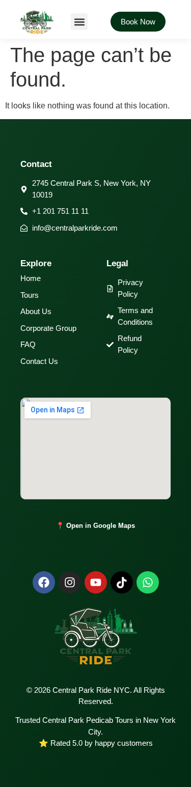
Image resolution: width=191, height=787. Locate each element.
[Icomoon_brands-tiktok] (122, 582)
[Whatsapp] (148, 582)
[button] (79, 21)
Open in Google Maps (100, 525)
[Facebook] (44, 582)
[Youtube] (96, 582)
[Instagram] (70, 582)
